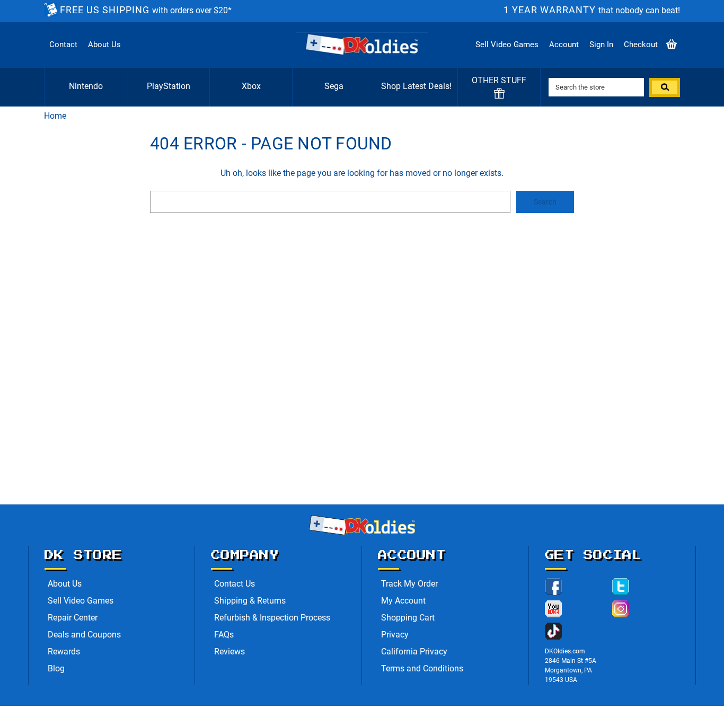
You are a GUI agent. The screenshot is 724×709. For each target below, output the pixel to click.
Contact (63, 44)
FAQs (224, 635)
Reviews (229, 651)
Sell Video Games (506, 44)
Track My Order (409, 584)
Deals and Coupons (84, 635)
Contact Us (234, 584)
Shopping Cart (408, 618)
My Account (403, 601)
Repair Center (73, 618)
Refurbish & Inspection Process (272, 618)
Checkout (641, 44)
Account (564, 44)
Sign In (601, 44)
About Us (104, 44)
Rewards (64, 651)
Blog (56, 668)
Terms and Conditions (422, 668)
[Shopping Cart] (671, 45)
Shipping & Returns (250, 601)
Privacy (395, 635)
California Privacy (414, 651)
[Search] (664, 87)
